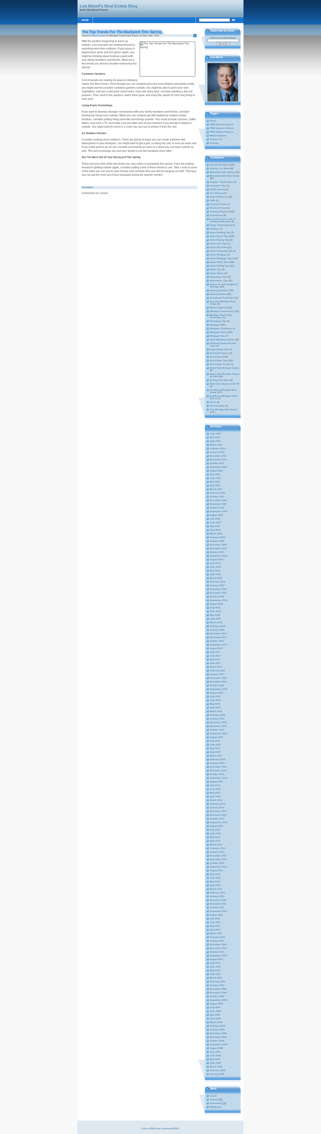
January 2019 (217, 585)
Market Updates (218, 135)
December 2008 (218, 1033)
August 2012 (216, 870)
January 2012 (217, 896)
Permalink (87, 187)
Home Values (217, 273)
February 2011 (217, 937)
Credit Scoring (217, 189)
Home (85, 20)
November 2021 (218, 459)
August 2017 (216, 648)
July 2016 (215, 696)
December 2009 (218, 989)
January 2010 (217, 985)
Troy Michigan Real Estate (224, 409)
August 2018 (216, 604)
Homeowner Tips (219, 280)
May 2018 (215, 615)
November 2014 (218, 770)
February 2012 (217, 892)
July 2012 (215, 874)
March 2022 (216, 445)
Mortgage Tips (217, 336)
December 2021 (218, 456)
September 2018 (218, 600)
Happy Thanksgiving (221, 225)
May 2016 (215, 704)
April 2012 (215, 885)
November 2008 (218, 1037)
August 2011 (216, 915)
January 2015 (217, 763)
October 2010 (217, 952)
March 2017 (216, 667)
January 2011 (217, 941)
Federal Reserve (219, 197)
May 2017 (215, 659)
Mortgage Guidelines (221, 328)
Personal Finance (219, 353)
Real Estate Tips (218, 360)
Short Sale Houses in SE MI (224, 384)
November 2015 (218, 726)
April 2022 (215, 441)
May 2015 (215, 748)
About (213, 121)
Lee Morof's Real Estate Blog (109, 5)
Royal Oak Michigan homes (224, 368)
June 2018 (215, 611)
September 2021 (218, 467)
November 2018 (218, 593)
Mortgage (215, 325)
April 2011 (215, 929)
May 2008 (215, 1059)
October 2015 (217, 730)
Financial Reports (219, 211)
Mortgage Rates (218, 332)
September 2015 (218, 733)
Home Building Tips (220, 232)
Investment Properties (221, 298)
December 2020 (218, 500)
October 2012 (217, 863)
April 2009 (215, 1018)
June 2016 (215, 700)
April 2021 (215, 485)
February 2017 (217, 670)
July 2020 (215, 519)
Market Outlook (218, 307)
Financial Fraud (218, 208)
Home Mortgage (218, 254)
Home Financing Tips (221, 251)
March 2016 (216, 711)
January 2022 (217, 452)
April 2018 (215, 619)
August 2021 (216, 470)
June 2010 (215, 966)
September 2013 (218, 822)
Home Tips (215, 269)
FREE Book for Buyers (222, 124)
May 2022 (215, 437)
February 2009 (217, 1026)
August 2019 (216, 559)
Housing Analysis (219, 290)
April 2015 (215, 752)
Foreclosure (216, 215)
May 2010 (215, 970)
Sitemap (214, 143)
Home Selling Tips (219, 266)
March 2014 (216, 800)
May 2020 (215, 526)
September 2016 (218, 689)
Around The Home (219, 165)
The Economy (217, 406)
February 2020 (217, 537)
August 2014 (216, 781)
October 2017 (217, 641)
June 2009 (215, 1011)
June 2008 (215, 1055)
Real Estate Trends (220, 364)
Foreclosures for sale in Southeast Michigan (222, 220)
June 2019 (215, 567)
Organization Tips (219, 349)
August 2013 (216, 826)
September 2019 (218, 556)
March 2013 (216, 844)
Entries (216, 1099)
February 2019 (217, 581)
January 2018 (217, 630)
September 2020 (218, 511)
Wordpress (215, 1107)
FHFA (212, 200)
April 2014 (215, 796)
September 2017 (218, 644)
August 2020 (216, 515)
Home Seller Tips (219, 262)
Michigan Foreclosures (222, 311)
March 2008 (216, 1066)
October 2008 (217, 1041)
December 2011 (218, 900)
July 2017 (215, 652)
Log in (213, 1096)
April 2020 (215, 530)
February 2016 (217, 715)
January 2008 (217, 1074)
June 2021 (215, 478)
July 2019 (215, 563)
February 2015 (217, 759)
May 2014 (215, 792)
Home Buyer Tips (219, 236)
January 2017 (217, 674)
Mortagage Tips (218, 321)
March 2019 (216, 578)
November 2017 (218, 637)
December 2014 (218, 767)
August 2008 (216, 1048)
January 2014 (217, 807)
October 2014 (217, 774)
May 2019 (215, 570)
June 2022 (215, 433)
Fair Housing (216, 193)
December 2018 (218, 589)
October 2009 (217, 996)
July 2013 (215, 830)
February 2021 (217, 493)
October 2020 (217, 507)
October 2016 (217, 685)
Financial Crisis (218, 204)
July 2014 (215, 785)
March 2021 (216, 489)
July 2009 (215, 1007)
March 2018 (216, 622)
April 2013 (215, 841)
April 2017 (215, 663)
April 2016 (215, 707)
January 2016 (217, 718)
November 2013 (218, 815)
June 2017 (215, 656)
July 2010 (215, 963)
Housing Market (218, 294)
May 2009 (215, 1015)
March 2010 (216, 978)
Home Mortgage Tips (221, 258)
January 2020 (217, 541)
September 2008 (218, 1044)
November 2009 (218, 992)
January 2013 (217, 852)
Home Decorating (219, 247)
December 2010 (218, 944)
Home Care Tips (218, 243)
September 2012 (218, 867)
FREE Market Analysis (222, 132)
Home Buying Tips (219, 240)
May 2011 (215, 926)
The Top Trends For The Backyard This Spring (121, 32)
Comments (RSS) (170, 1128)
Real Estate (98, 35)
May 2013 (215, 837)
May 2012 (215, 881)
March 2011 (216, 933)
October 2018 (217, 596)
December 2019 (218, 544)
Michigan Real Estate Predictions (221, 316)
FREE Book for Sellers (222, 128)
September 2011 (218, 911)
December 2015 (218, 722)
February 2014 (217, 804)
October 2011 (217, 907)
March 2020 (216, 533)
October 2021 (217, 463)
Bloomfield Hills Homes (222, 172)
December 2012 (218, 855)
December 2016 (218, 678)
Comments (218, 1103)
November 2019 (218, 548)
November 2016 (218, 681)
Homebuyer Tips (218, 277)
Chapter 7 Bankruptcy (221, 182)
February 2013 (217, 848)
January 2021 (217, 496)
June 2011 (215, 922)
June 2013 (215, 833)
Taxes (213, 402)
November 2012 (218, 859)
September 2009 (218, 1000)
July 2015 (215, 741)
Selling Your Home (220, 380)
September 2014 (218, 778)
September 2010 (218, 955)
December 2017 (218, 633)
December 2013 (218, 811)
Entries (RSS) (149, 1128)
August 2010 (216, 959)
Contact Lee (216, 139)
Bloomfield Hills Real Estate (225, 176)
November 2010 (218, 948)
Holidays (214, 229)
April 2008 (215, 1063)
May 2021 (215, 482)
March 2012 (216, 889)
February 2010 (217, 981)
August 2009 (216, 1003)
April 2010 (215, 974)
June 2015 (215, 744)
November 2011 (218, 904)
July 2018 (215, 607)
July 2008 (215, 1052)
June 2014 (215, 789)
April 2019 (215, 574)
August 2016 (216, 693)
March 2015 (216, 755)
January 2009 (217, 1029)
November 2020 (218, 504)
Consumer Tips (218, 185)
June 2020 (215, 522)
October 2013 (217, 818)
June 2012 (215, 878)
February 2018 (217, 626)
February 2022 (217, 448)
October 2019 (217, 552)
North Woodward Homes (222, 339)
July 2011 (215, 918)
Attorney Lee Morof (220, 168)
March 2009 (216, 1022)
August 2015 (216, 737)
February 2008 (217, 1070)
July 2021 (215, 474)
